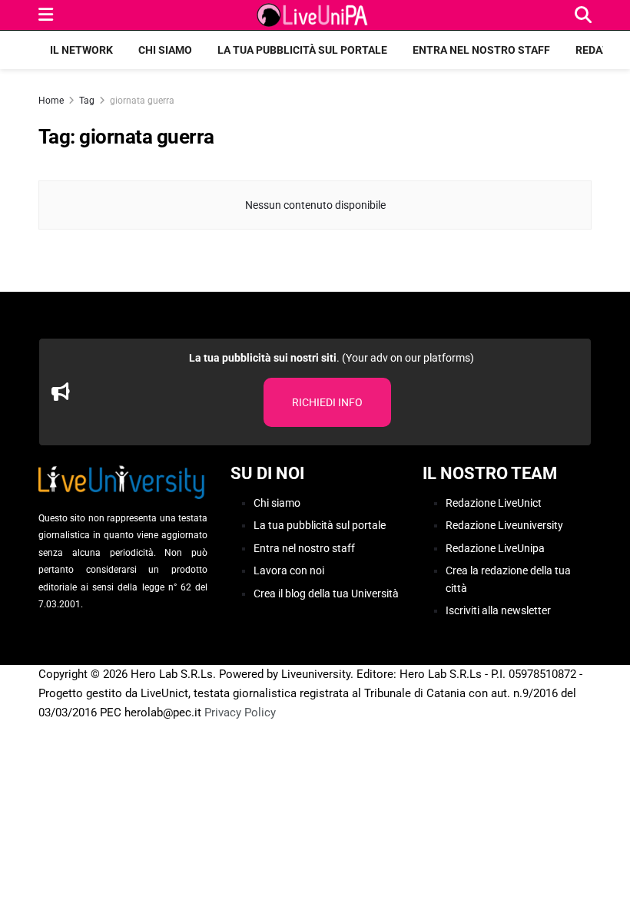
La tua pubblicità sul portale (302, 50)
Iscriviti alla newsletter (498, 610)
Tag (86, 100)
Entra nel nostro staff (481, 50)
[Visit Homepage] (314, 15)
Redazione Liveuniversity (504, 525)
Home (51, 100)
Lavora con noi (289, 570)
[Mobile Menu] (45, 15)
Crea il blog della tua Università (326, 593)
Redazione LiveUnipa (495, 548)
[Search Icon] (583, 15)
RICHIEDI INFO (327, 402)
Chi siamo (165, 50)
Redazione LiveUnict (494, 503)
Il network (81, 50)
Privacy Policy (240, 712)
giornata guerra (142, 100)
